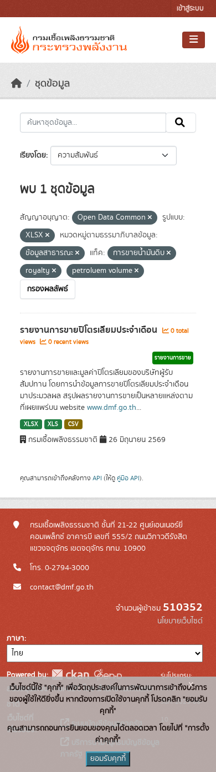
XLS (53, 424)
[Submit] (181, 123)
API (97, 478)
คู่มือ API (128, 478)
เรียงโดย (33, 155)
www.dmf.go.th (111, 407)
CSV (73, 424)
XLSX (31, 424)
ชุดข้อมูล (52, 84)
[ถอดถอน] (150, 218)
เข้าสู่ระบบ (190, 8)
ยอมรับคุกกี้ (108, 758)
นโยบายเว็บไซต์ (180, 621)
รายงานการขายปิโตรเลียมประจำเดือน (90, 330)
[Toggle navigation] (193, 40)
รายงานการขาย (173, 358)
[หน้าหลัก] (16, 84)
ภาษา (15, 638)
